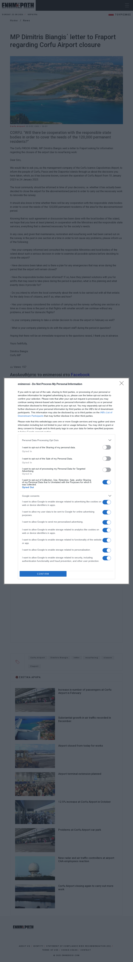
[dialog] (66, 481)
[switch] (107, 447)
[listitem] (66, 440)
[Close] (123, 384)
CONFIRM (43, 574)
